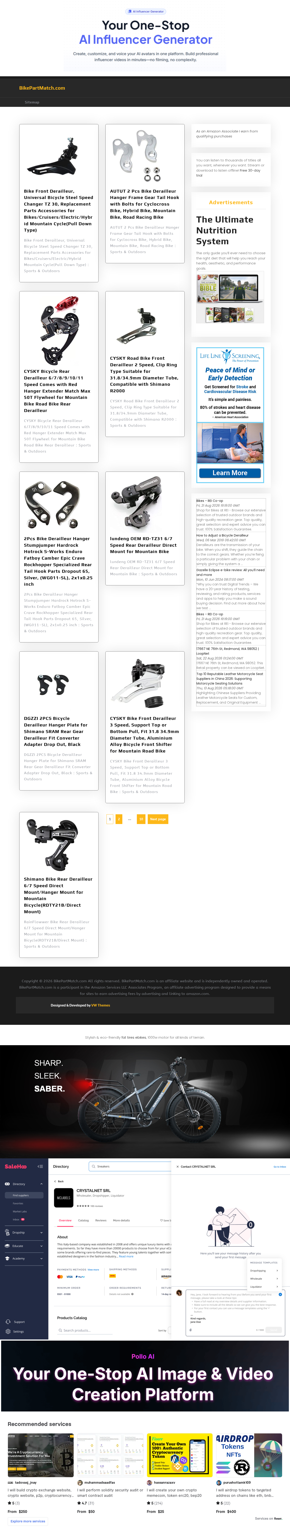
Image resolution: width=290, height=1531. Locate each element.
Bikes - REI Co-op (209, 500)
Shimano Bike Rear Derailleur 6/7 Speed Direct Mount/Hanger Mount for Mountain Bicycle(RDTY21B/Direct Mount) (58, 895)
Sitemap (32, 102)
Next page (158, 819)
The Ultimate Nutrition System (225, 230)
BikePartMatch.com (42, 88)
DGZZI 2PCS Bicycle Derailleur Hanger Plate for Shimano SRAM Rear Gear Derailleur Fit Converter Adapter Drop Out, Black (56, 731)
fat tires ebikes (133, 1037)
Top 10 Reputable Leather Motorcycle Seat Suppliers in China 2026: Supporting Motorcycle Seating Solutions (229, 679)
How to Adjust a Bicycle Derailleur (222, 535)
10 (140, 817)
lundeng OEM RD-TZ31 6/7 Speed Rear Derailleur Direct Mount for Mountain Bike (143, 545)
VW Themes (100, 1005)
